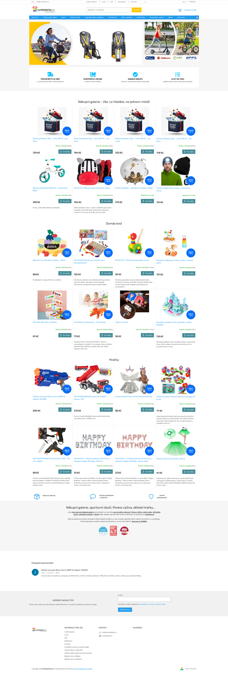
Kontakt (134, 2)
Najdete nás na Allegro (73, 656)
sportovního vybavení (121, 512)
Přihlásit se (125, 610)
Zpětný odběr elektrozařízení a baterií (78, 653)
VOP (111, 2)
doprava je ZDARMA (139, 521)
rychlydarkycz (107, 636)
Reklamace (122, 2)
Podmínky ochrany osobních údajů (77, 647)
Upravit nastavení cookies (83, 669)
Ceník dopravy (91, 2)
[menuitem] (35, 17)
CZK (183, 2)
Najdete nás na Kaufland (73, 659)
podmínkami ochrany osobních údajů (152, 604)
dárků (96, 514)
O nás (104, 2)
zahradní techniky (86, 514)
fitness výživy (136, 512)
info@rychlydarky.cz (109, 632)
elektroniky (147, 512)
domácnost (149, 514)
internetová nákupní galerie (83, 512)
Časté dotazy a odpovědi (74, 650)
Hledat (137, 10)
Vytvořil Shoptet (191, 669)
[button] (37, 43)
